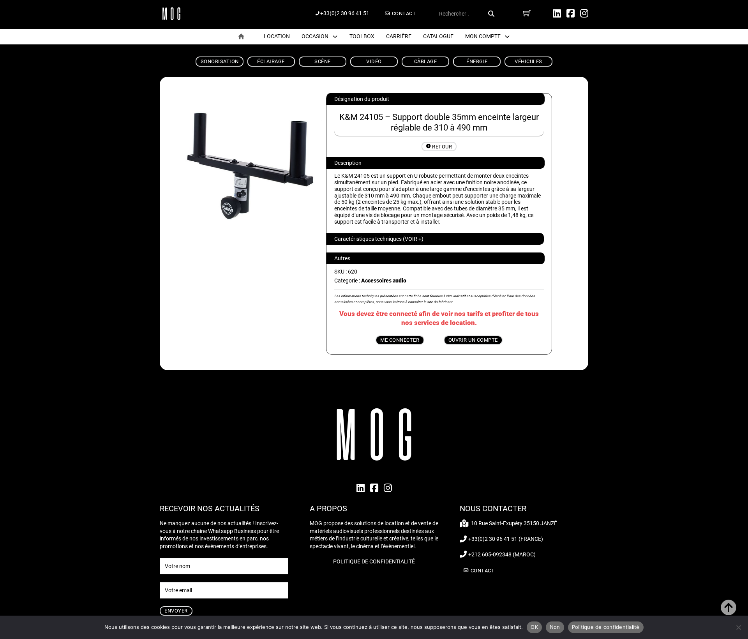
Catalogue (438, 36)
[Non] (738, 627)
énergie (477, 61)
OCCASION (315, 36)
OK (534, 627)
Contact (404, 13)
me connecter (399, 340)
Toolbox (361, 36)
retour (442, 147)
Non (555, 627)
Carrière (398, 36)
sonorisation (220, 61)
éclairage (271, 61)
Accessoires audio (383, 280)
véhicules (528, 61)
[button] (435, 239)
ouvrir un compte (473, 340)
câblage (425, 61)
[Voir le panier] (527, 13)
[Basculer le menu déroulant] (335, 36)
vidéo (374, 61)
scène (322, 61)
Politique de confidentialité (374, 561)
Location (277, 36)
